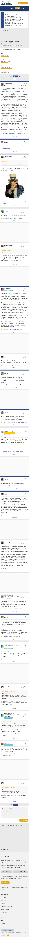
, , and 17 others (12, 218)
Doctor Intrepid (6, 44)
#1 (26, 83)
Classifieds (3, 903)
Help (25, 932)
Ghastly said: (5, 161)
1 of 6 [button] (10, 76)
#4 (26, 211)
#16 (26, 645)
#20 (26, 782)
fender (17, 45)
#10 (26, 431)
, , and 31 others (15, 422)
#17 (26, 686)
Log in (12, 22)
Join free (7, 22)
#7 (26, 356)
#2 (26, 141)
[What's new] (21, 8)
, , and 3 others (14, 133)
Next (15, 76)
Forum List (3, 897)
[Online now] (2, 597)
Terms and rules (11, 932)
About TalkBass (5, 909)
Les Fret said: (5, 250)
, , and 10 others (14, 384)
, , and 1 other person (12, 608)
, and (11, 636)
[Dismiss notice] (26, 14)
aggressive (4, 45)
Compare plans (17, 25)
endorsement (11, 45)
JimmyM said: (5, 721)
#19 (26, 743)
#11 (26, 478)
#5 (26, 245)
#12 (26, 493)
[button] (2, 8)
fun (21, 45)
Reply (15, 136)
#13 (26, 542)
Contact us (4, 912)
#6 (26, 288)
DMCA (3, 935)
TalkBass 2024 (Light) (8, 930)
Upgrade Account (23, 3)
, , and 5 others (14, 202)
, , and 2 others (14, 365)
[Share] (25, 84)
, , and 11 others (13, 329)
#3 (26, 156)
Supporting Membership (7, 906)
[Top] (6, 935)
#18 (26, 714)
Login (2, 920)
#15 (26, 616)
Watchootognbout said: (8, 691)
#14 (26, 596)
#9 (26, 411)
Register (3, 923)
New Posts (3, 900)
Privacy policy (19, 932)
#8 (26, 372)
